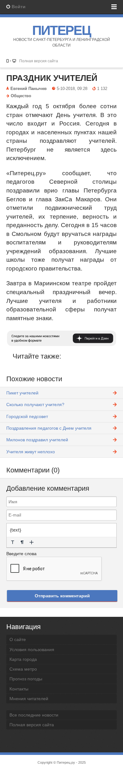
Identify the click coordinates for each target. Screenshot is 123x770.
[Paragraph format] (22, 542)
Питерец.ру (66, 762)
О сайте (17, 639)
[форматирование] (12, 542)
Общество (21, 96)
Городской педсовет (27, 416)
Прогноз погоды (25, 678)
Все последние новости (33, 714)
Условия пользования (31, 649)
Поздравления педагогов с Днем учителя (48, 428)
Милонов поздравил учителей (37, 439)
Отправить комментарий (62, 595)
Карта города (23, 659)
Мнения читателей (28, 698)
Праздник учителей (51, 78)
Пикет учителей (22, 392)
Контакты (18, 688)
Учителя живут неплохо (30, 451)
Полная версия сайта (38, 61)
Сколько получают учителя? (35, 404)
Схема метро (23, 669)
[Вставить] (31, 542)
